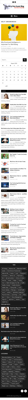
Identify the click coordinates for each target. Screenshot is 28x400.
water (23, 299)
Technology (14, 381)
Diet (3, 278)
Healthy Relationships (5, 132)
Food (15, 108)
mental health (19, 109)
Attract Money (13, 241)
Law (24, 369)
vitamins (18, 299)
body (17, 97)
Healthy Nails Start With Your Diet (18, 104)
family (9, 280)
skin (20, 294)
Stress (23, 133)
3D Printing (4, 268)
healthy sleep (15, 123)
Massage (13, 290)
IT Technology (17, 369)
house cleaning (5, 290)
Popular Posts (21, 99)
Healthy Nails (13, 109)
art (23, 227)
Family (16, 130)
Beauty (25, 119)
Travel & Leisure (15, 383)
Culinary (11, 108)
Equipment (4, 364)
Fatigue (15, 280)
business (18, 229)
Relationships (12, 133)
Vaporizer (4, 299)
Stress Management (17, 297)
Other (21, 132)
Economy (24, 242)
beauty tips (12, 253)
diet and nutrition (10, 278)
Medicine (17, 371)
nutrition (9, 292)
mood (18, 132)
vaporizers (11, 299)
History (12, 202)
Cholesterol (23, 273)
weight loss (5, 302)
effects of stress (4, 200)
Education (11, 215)
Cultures (16, 199)
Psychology (10, 111)
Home (16, 202)
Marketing (20, 254)
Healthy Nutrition (16, 285)
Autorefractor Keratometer (14, 271)
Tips (25, 99)
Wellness (8, 100)
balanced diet (5, 273)
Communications (4, 215)
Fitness (22, 215)
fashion (14, 200)
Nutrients (24, 109)
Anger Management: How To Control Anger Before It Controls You (18, 347)
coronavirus (5, 275)
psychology (15, 111)
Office (19, 217)
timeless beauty (21, 256)
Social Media (18, 203)
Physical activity (6, 294)
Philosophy (23, 217)
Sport (19, 219)
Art (18, 197)
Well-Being (3, 100)
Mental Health (15, 217)
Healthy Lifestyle (13, 99)
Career (21, 214)
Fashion (10, 200)
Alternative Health (19, 106)
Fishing (20, 280)
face (19, 97)
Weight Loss (23, 111)
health (25, 97)
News (16, 374)
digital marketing (7, 254)
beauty (11, 121)
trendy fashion (4, 205)
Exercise (4, 280)
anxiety (11, 214)
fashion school (4, 202)
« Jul (6, 86)
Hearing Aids (13, 287)
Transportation (5, 383)
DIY (21, 242)
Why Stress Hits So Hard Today (17, 161)
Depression (11, 130)
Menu (15, 16)
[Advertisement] (14, 12)
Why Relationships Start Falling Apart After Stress (13, 128)
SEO (5, 256)
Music (12, 374)
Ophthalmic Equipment (18, 292)
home (19, 287)
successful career (8, 220)
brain (11, 143)
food (18, 108)
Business (12, 199)
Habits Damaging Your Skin (12, 283)
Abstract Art (20, 227)
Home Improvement (7, 369)
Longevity (20, 202)
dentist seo (12, 275)
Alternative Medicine (7, 357)
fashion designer (20, 200)
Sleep (24, 294)
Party (8, 376)
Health (22, 97)
